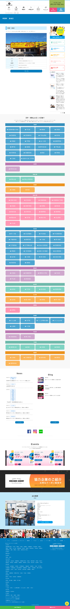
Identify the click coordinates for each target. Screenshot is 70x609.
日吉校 (13, 206)
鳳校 (43, 152)
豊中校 (13, 147)
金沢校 (13, 299)
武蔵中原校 (28, 206)
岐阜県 (13, 394)
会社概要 (61, 540)
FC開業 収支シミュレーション (10, 600)
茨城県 (13, 400)
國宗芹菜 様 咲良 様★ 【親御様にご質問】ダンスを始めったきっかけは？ (60, 100)
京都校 (13, 189)
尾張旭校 (28, 279)
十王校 (28, 326)
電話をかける (52, 607)
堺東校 (58, 152)
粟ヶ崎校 (28, 299)
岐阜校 (13, 289)
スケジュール (22, 540)
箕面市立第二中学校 (24, 549)
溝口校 (58, 206)
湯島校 (28, 262)
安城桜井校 (28, 273)
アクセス (35, 540)
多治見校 (43, 289)
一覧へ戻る (26, 71)
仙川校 (13, 257)
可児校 (28, 289)
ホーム (8, 540)
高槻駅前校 (28, 152)
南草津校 (43, 357)
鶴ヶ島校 (28, 336)
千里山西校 (43, 135)
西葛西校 (13, 262)
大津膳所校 (28, 357)
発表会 (13, 396)
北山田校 (58, 217)
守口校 (28, 129)
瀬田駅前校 (13, 363)
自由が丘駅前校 (19, 567)
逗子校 (28, 217)
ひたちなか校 (58, 320)
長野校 (13, 310)
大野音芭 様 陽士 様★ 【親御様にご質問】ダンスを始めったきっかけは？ (60, 107)
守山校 (13, 279)
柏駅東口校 (13, 347)
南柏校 (58, 347)
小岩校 (28, 257)
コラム (55, 540)
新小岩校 (43, 257)
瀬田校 (58, 357)
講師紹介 (28, 540)
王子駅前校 (13, 245)
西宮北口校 (13, 169)
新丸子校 (43, 217)
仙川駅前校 (58, 251)
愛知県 (13, 395)
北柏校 (43, 347)
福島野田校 (58, 141)
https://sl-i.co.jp (39, 520)
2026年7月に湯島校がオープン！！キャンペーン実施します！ (18, 380)
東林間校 (58, 211)
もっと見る (62, 112)
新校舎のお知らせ (13, 377)
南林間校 (43, 211)
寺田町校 (13, 152)
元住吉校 (28, 200)
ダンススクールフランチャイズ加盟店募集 (12, 598)
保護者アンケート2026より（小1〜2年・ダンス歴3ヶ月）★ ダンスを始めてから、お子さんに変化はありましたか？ (60, 89)
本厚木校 (28, 211)
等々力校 (13, 233)
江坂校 (13, 158)
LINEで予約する (17, 607)
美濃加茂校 (58, 289)
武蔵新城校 (43, 200)
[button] (6, 458)
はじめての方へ (15, 540)
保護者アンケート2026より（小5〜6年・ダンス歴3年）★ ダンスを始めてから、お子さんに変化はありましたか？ (60, 77)
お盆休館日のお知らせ (10, 386)
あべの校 (43, 141)
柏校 (28, 347)
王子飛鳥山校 (28, 245)
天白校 (58, 273)
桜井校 (58, 135)
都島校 (43, 129)
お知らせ (13, 384)
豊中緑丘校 (43, 147)
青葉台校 (13, 217)
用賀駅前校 (58, 245)
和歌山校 (13, 179)
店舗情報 (60, 10)
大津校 (13, 357)
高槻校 (13, 141)
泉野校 (43, 299)
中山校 (13, 223)
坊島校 (58, 129)
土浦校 (13, 326)
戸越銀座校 (13, 239)
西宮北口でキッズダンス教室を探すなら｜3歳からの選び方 (17, 418)
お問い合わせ (53, 10)
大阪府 (13, 393)
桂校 (28, 189)
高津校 (43, 206)
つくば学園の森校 (16, 587)
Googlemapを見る (45, 522)
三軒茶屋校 (28, 251)
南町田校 (28, 239)
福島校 (28, 147)
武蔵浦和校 (13, 336)
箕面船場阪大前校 (8, 546)
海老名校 (13, 211)
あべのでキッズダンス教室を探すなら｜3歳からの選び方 (17, 407)
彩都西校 (13, 135)
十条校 (43, 239)
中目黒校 (43, 233)
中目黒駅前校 (58, 233)
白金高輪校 (28, 233)
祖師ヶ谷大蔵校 (39, 567)
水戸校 (28, 320)
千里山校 (58, 147)
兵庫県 (13, 390)
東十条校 (58, 239)
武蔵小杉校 (13, 200)
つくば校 (13, 320)
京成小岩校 (58, 257)
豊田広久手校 (43, 273)
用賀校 (13, 251)
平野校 (28, 141)
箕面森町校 (28, 135)
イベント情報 (48, 540)
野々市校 (58, 299)
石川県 (13, 397)
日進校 (13, 273)
